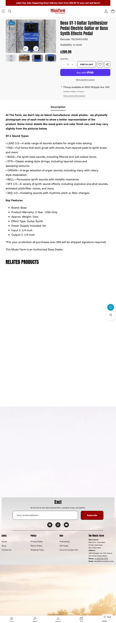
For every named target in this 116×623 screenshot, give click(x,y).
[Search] (10, 11)
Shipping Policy (37, 550)
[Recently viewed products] (110, 307)
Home (4, 541)
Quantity (64, 58)
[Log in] (106, 11)
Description (58, 107)
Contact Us (6, 550)
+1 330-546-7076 (101, 558)
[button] (112, 11)
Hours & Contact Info (69, 550)
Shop (4, 545)
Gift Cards (64, 545)
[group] (11, 58)
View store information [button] (74, 95)
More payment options (85, 80)
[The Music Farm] (57, 11)
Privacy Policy (37, 541)
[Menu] (3, 11)
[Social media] (110, 314)
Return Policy (36, 545)
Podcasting (64, 541)
